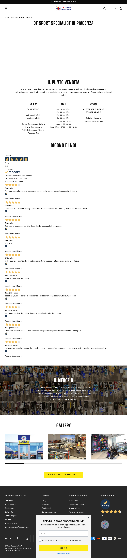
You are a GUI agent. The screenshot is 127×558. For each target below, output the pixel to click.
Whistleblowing (11, 523)
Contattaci (46, 508)
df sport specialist (15, 496)
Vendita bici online (76, 512)
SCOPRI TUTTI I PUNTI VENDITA (63, 475)
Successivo (19, 181)
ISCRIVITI (63, 548)
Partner (8, 519)
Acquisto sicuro (78, 496)
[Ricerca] (104, 8)
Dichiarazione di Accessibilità (16, 527)
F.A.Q (44, 501)
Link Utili (46, 496)
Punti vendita (10, 504)
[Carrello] (121, 8)
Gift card (45, 504)
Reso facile (73, 501)
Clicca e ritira (74, 508)
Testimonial (9, 508)
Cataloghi (9, 512)
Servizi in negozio (49, 512)
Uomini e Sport (11, 516)
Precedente (9, 181)
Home (7, 17)
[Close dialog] (88, 518)
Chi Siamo (9, 501)
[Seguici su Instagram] (27, 538)
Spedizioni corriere (76, 504)
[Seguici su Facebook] (17, 538)
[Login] (115, 8)
